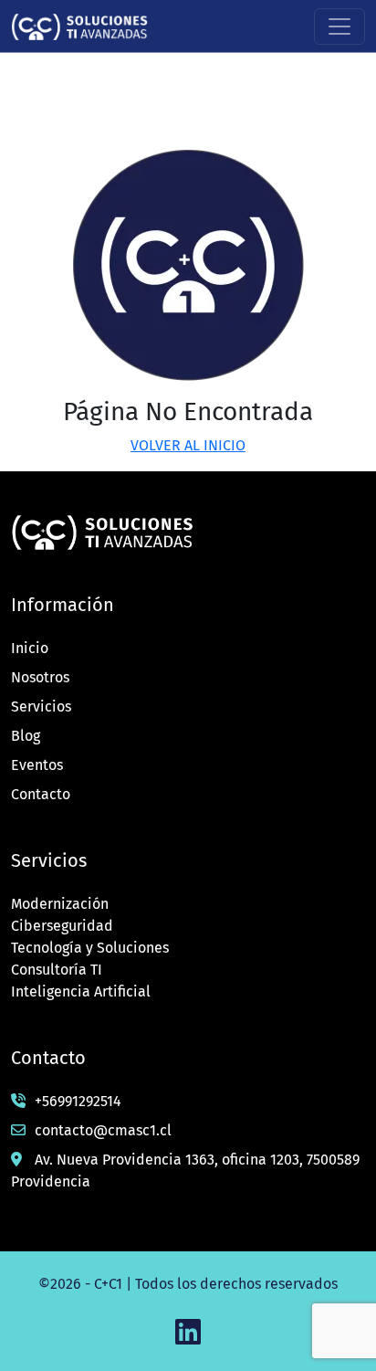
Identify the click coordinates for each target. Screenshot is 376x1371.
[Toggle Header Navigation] (339, 26)
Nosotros (40, 677)
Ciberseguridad (62, 925)
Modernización (60, 903)
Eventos (37, 765)
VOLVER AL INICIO (188, 445)
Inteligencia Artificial (81, 991)
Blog (25, 735)
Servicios (41, 706)
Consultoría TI (56, 969)
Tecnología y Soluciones (90, 947)
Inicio (29, 648)
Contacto (40, 794)
